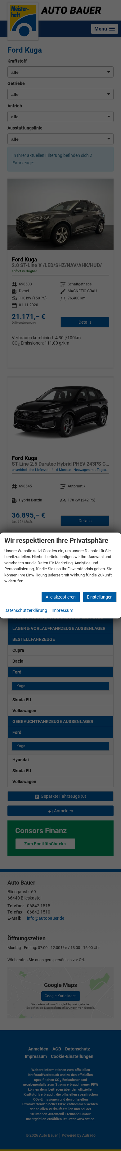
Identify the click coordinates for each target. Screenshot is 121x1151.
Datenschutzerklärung (25, 610)
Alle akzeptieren (61, 596)
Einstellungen (100, 596)
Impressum (62, 610)
